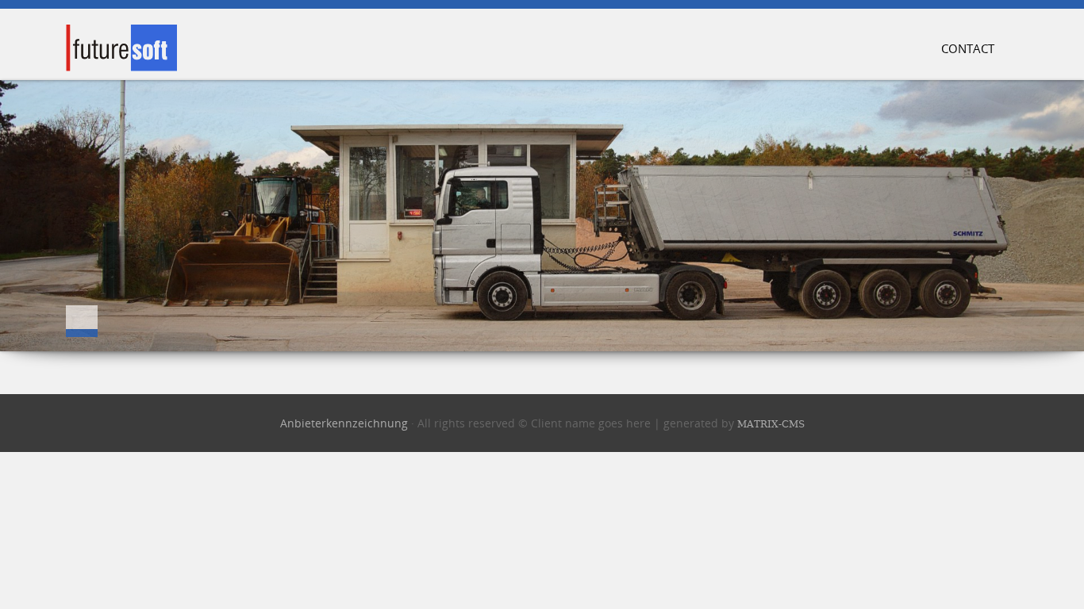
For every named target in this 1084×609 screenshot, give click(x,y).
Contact (967, 48)
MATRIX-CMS (771, 424)
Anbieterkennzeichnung (344, 423)
